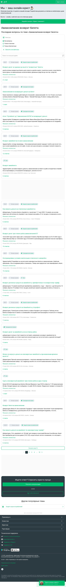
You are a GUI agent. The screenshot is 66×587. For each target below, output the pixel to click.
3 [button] (31, 452)
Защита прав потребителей (30, 62)
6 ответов (6, 222)
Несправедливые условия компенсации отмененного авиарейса (24, 258)
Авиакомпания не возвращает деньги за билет (18, 91)
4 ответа (5, 342)
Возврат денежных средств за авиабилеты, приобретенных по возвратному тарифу (31, 283)
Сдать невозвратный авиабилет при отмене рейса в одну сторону (25, 381)
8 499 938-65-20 (34, 493)
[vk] (2, 569)
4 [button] (34, 452)
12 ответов (6, 153)
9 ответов (6, 129)
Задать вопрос (60, 2)
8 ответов (6, 295)
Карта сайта (4, 565)
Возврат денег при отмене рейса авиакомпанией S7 (20, 233)
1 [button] (26, 452)
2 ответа (5, 369)
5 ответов (6, 176)
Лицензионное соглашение (8, 563)
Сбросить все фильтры (12, 49)
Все (6, 160)
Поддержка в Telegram (9, 542)
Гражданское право (28, 86)
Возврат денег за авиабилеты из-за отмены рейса (20, 332)
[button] (42, 452)
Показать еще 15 (33, 448)
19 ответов (6, 246)
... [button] (36, 452)
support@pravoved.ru (9, 539)
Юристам (5, 525)
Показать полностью (9, 74)
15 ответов (6, 271)
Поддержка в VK (8, 545)
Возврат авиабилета (9, 165)
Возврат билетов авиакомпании (13, 405)
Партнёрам (5, 529)
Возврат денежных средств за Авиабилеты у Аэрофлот (21, 307)
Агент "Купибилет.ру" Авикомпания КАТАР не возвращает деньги (25, 116)
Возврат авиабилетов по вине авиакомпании (18, 141)
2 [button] (29, 452)
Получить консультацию (33, 484)
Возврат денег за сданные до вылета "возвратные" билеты (23, 67)
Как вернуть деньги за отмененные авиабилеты (19, 209)
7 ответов (6, 320)
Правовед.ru (6, 517)
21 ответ (5, 80)
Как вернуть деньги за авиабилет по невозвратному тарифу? (23, 430)
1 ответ (5, 104)
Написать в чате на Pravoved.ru (12, 536)
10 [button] (39, 452)
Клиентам (5, 521)
